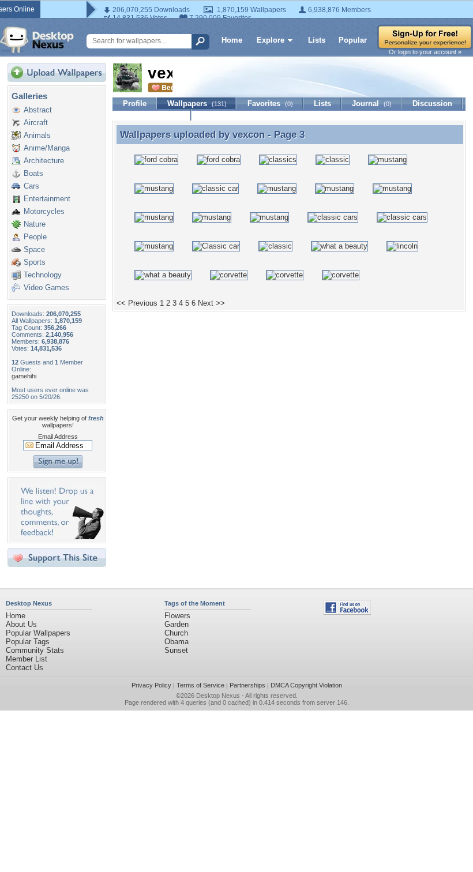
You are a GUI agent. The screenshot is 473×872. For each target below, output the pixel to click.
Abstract (38, 110)
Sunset (176, 650)
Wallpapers (197, 103)
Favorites (270, 103)
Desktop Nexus (218, 695)
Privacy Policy (151, 685)
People (35, 236)
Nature (35, 224)
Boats (33, 173)
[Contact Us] (60, 536)
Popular (353, 40)
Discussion (432, 103)
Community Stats (35, 650)
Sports (35, 262)
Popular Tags (28, 641)
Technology (43, 274)
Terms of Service (200, 685)
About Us (21, 624)
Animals (37, 135)
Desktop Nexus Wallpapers (37, 40)
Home (232, 40)
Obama (176, 641)
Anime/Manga (47, 148)
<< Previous (137, 303)
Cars (31, 186)
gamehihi (24, 376)
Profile (135, 103)
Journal (372, 103)
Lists (316, 40)
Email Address (58, 436)
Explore (270, 40)
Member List (26, 659)
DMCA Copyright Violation (306, 685)
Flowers (177, 615)
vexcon (248, 134)
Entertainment (47, 198)
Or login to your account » (425, 51)
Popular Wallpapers (38, 633)
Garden (176, 624)
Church (176, 633)
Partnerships (247, 685)
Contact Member (152, 115)
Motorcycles (44, 211)
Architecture (44, 160)
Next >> (211, 303)
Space (34, 249)
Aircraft (36, 122)
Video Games (46, 287)
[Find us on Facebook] (347, 612)
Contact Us (24, 667)
